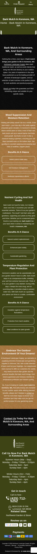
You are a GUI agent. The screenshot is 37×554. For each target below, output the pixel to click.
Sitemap (13, 545)
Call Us (6, 4)
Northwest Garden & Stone (18, 515)
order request (19, 4)
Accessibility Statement (24, 545)
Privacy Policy (18, 547)
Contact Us (10, 418)
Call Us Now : (16, 495)
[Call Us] (7, 2)
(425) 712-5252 (18, 500)
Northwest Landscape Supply (14, 64)
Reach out (7, 89)
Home (3, 23)
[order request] (19, 2)
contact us (30, 393)
